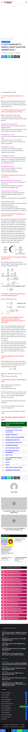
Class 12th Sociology (6, 716)
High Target (14, 492)
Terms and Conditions (13, 726)
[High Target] (8, 2)
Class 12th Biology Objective (13, 588)
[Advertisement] (14, 21)
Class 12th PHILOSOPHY (12, 615)
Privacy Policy (6, 726)
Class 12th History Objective (13, 591)
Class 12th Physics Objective (14, 581)
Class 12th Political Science (13, 608)
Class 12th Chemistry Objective (14, 585)
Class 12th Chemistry (6, 692)
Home (3, 38)
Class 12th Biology (5, 705)
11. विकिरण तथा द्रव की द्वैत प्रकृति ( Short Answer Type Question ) (21, 559)
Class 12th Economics (12, 601)
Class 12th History (5, 701)
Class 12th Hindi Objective (13, 571)
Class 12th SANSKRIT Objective (14, 611)
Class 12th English (5, 712)
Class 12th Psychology (12, 618)
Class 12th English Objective (13, 575)
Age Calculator (22, 726)
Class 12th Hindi (5, 697)
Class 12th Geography (12, 595)
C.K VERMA (22, 724)
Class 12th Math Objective (13, 578)
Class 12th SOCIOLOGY (12, 605)
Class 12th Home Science (13, 598)
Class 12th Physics (9, 38)
